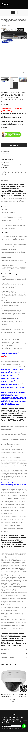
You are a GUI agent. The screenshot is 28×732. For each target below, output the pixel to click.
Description (5, 180)
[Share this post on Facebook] (2, 172)
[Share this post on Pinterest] (18, 172)
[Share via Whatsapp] (2, 174)
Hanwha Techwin (6, 21)
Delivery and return (6, 153)
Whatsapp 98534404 (12, 355)
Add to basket (14, 145)
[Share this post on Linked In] (12, 172)
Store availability (6, 151)
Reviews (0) (5, 649)
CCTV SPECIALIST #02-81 (11, 353)
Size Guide (5, 156)
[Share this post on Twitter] (5, 172)
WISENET (5, 167)
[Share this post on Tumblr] (15, 172)
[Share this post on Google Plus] (22, 172)
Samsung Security (5, 162)
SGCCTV (12, 352)
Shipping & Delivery (7, 658)
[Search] (13, 12)
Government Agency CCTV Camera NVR (12, 164)
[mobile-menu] (26, 5)
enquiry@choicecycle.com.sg (11, 721)
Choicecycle (17, 352)
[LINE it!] (25, 172)
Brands (3, 653)
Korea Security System (18, 160)
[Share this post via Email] (6, 174)
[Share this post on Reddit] (9, 172)
